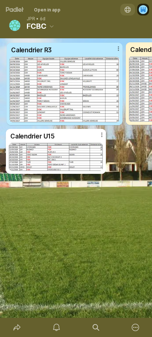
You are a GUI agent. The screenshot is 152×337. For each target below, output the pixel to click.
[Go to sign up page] (143, 9)
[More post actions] (97, 137)
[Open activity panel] (56, 327)
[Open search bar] (95, 327)
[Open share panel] (16, 327)
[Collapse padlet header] (51, 26)
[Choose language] (127, 9)
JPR (31, 18)
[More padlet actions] (135, 327)
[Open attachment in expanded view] (56, 157)
